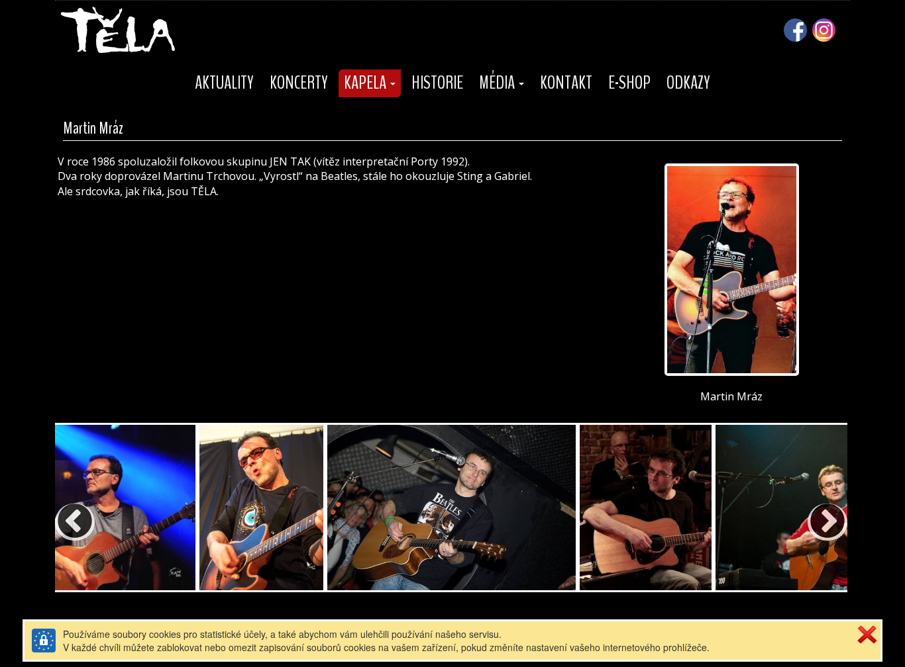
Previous (61, 508)
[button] (370, 83)
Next (814, 508)
